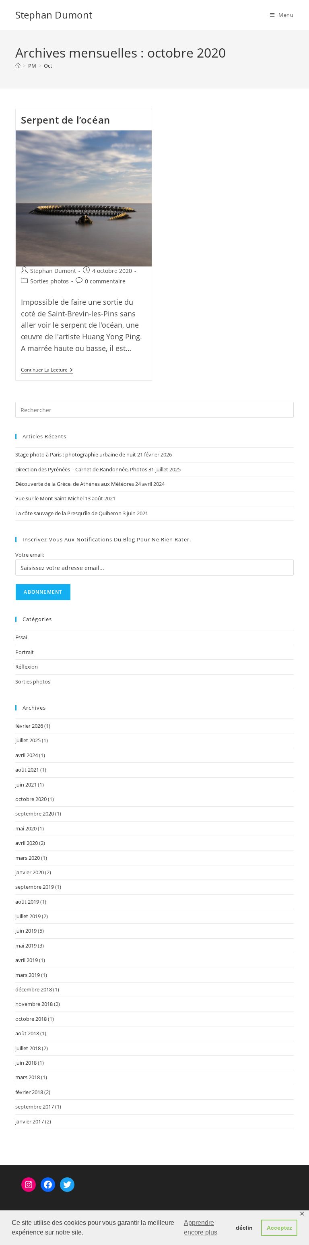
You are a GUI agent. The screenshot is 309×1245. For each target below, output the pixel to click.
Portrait (24, 652)
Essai (21, 637)
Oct (48, 65)
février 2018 (29, 1092)
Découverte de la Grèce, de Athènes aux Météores (74, 483)
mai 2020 (26, 828)
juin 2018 (26, 1062)
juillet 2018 (28, 1048)
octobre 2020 (31, 799)
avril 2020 (26, 843)
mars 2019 (27, 975)
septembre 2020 (34, 813)
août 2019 (27, 901)
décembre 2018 (33, 989)
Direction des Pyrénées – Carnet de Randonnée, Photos (81, 469)
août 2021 (27, 769)
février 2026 (29, 725)
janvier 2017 (29, 1121)
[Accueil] (18, 65)
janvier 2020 (29, 872)
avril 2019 (26, 960)
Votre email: (29, 554)
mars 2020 (27, 857)
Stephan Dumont (53, 14)
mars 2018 (27, 1077)
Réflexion (26, 666)
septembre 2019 (34, 886)
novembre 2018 (34, 1004)
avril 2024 (26, 755)
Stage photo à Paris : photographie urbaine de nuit (75, 454)
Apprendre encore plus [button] (200, 1227)
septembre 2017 (34, 1106)
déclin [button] (244, 1227)
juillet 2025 (28, 740)
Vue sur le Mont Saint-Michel (49, 498)
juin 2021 (26, 784)
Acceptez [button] (279, 1227)
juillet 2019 (28, 916)
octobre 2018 (31, 1018)
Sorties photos (49, 281)
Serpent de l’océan (65, 119)
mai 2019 (26, 945)
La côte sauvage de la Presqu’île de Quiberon (68, 513)
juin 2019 (26, 930)
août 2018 (27, 1033)
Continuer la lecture (47, 370)
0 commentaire (105, 281)
